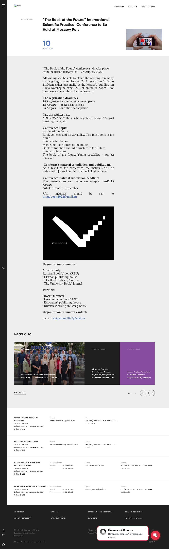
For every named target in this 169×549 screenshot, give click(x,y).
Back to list (27, 19)
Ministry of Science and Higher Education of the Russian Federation (27, 533)
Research (132, 6)
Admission (119, 6)
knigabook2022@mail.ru (60, 196)
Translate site (148, 6)
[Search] (3, 268)
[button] (151, 393)
